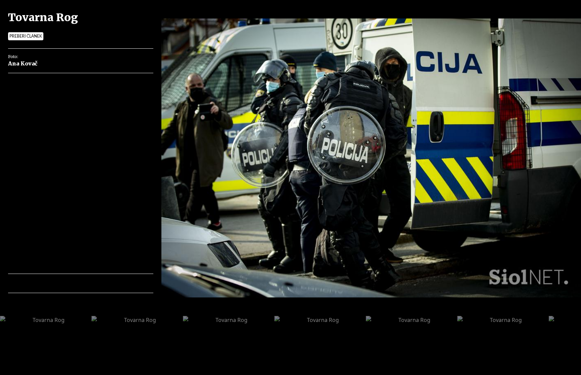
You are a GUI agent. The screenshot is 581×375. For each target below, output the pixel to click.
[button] (42, 283)
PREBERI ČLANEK (25, 36)
